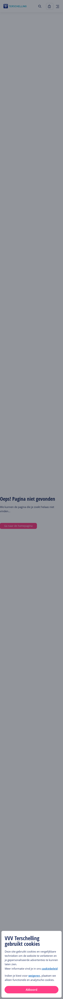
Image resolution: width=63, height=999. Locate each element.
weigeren (34, 975)
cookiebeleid (50, 968)
